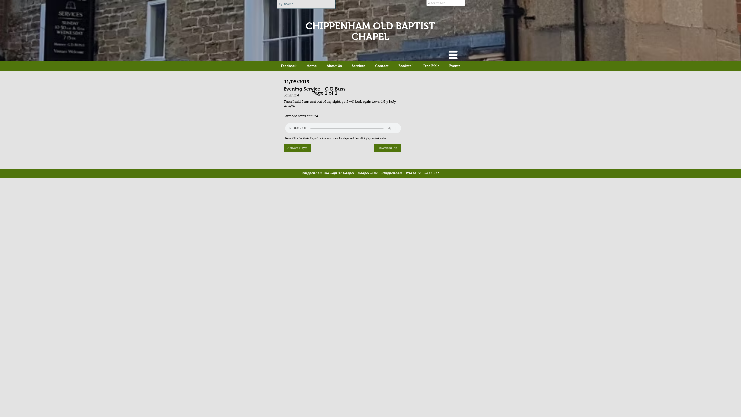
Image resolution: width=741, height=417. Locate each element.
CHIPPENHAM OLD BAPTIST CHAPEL (370, 31)
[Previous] (310, 92)
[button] (453, 55)
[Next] (339, 92)
